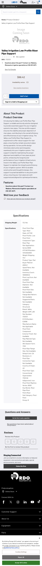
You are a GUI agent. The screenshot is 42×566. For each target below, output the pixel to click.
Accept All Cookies (21, 563)
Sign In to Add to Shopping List (16, 102)
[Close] (39, 538)
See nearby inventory (21, 88)
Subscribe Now (21, 466)
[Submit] (38, 12)
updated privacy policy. (11, 548)
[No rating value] (7, 57)
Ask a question (20, 57)
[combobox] (21, 12)
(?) (27, 82)
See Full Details (10, 69)
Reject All (21, 557)
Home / (4, 20)
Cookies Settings (21, 552)
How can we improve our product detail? (21, 199)
